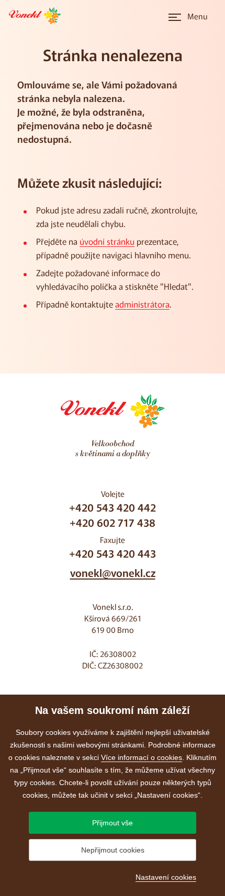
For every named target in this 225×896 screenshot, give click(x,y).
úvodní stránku (107, 241)
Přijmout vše (112, 823)
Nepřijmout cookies (112, 850)
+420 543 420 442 (112, 507)
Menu (197, 15)
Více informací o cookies (141, 757)
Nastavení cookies (166, 877)
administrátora (142, 304)
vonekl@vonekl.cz (112, 572)
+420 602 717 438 (112, 522)
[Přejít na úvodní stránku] (38, 15)
